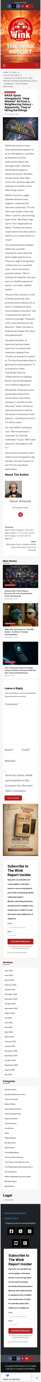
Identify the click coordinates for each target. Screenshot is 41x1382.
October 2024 (10, 1060)
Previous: (20, 533)
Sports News (10, 1148)
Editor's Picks (10, 1104)
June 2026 (9, 971)
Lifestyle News (11, 1123)
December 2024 (11, 1051)
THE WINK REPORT (20, 49)
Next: (21, 545)
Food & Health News (13, 1114)
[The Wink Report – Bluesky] (32, 6)
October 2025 (10, 1004)
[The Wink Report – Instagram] (18, 6)
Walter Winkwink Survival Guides (18, 1177)
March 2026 (9, 980)
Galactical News (10, 92)
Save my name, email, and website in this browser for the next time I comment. (19, 782)
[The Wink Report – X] (14, 6)
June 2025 (9, 1023)
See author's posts (20, 507)
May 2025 (8, 1027)
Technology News (12, 1152)
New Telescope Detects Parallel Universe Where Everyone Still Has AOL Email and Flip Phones (20, 670)
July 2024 (8, 1074)
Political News (10, 1138)
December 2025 (11, 994)
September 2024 (11, 1065)
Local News (9, 1128)
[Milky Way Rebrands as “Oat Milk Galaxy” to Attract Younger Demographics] (20, 614)
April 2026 (9, 975)
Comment (12, 704)
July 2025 (8, 1018)
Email (26, 749)
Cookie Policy (11, 1218)
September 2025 (11, 1008)
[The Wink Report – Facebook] (9, 6)
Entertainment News (13, 1109)
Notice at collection (11, 1379)
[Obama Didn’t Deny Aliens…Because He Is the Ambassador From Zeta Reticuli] (20, 576)
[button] (5, 65)
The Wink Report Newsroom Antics (19, 1167)
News (7, 1133)
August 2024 (10, 1070)
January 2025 (10, 1046)
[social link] (11, 1231)
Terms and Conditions (15, 1212)
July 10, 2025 (10, 675)
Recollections (10, 1143)
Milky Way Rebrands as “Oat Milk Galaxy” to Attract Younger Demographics (19, 632)
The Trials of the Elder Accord (17, 1162)
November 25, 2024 (12, 114)
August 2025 (10, 1013)
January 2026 (10, 989)
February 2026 (10, 985)
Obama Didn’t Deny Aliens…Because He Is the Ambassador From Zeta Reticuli (18, 593)
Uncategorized (11, 1172)
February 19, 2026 (11, 599)
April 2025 (9, 1032)
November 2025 (11, 999)
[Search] (36, 65)
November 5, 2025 (12, 637)
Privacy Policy (9, 1200)
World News (9, 1186)
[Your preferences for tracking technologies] (37, 1378)
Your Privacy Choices (18, 1375)
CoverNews (19, 1369)
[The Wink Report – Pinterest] (23, 6)
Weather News (11, 1181)
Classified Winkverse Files (15, 1094)
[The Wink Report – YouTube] (27, 6)
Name (9, 749)
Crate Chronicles (11, 1099)
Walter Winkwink (20, 501)
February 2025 (10, 1041)
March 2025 (9, 1037)
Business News (10, 1090)
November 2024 (11, 1056)
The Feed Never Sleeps (14, 1157)
